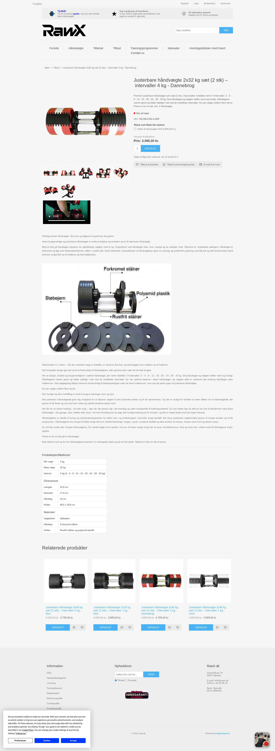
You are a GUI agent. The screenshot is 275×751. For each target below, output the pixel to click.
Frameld (132, 680)
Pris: (137, 140)
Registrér (185, 3)
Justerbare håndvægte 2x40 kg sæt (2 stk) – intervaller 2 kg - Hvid (207, 610)
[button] (262, 740)
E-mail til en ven (212, 164)
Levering (51, 683)
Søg (226, 30)
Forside (54, 48)
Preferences (20, 741)
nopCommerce (223, 733)
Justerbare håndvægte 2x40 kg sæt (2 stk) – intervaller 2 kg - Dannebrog (159, 610)
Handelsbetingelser (56, 678)
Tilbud (117, 48)
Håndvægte (76, 48)
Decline (46, 741)
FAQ (49, 673)
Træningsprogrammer (144, 48)
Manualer (174, 48)
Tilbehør (98, 48)
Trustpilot (37, 4)
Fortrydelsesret (54, 688)
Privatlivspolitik (54, 708)
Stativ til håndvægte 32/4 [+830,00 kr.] (157, 129)
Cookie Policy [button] (27, 730)
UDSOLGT (150, 148)
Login (196, 3)
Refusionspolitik (55, 698)
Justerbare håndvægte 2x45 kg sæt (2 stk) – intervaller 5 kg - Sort (64, 610)
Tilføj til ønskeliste (149, 164)
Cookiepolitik (53, 703)
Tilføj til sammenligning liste (181, 164)
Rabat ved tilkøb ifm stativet (149, 125)
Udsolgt (58, 627)
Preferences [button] (21, 733)
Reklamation (53, 693)
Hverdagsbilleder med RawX (207, 48)
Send (151, 674)
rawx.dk (142, 733)
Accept (73, 741)
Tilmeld (121, 680)
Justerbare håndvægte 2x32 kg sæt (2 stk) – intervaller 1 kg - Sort (111, 610)
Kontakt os (137, 53)
